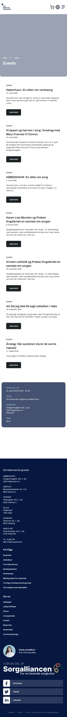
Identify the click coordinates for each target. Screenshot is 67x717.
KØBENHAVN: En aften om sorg (27, 177)
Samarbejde (8, 630)
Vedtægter (7, 602)
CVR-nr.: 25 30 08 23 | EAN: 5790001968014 (42, 712)
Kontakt (6, 620)
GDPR (19, 712)
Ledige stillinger (9, 606)
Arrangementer (9, 616)
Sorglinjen (7, 555)
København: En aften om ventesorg (29, 89)
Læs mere (13, 112)
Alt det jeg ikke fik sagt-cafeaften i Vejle (31, 306)
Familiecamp (8, 574)
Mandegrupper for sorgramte (14, 578)
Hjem (5, 58)
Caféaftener (7, 560)
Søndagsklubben (10, 569)
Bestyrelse (7, 625)
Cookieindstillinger (11, 634)
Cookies (11, 712)
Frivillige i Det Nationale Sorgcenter (17, 583)
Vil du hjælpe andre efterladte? (15, 587)
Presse (6, 611)
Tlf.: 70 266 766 (9, 539)
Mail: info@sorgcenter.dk (12, 542)
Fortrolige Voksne (10, 564)
